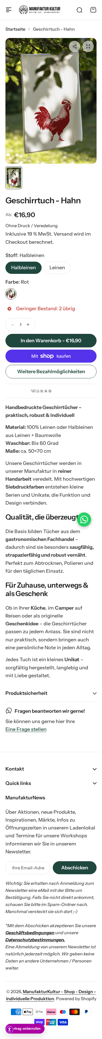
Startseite (15, 29)
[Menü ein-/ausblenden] (9, 10)
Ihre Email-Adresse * (26, 883)
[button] (74, 46)
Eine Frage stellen (26, 745)
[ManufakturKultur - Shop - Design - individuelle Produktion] (39, 9)
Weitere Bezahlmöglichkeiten (51, 372)
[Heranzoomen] (51, 101)
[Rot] (10, 294)
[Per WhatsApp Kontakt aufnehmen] (80, 519)
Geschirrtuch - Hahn (43, 200)
